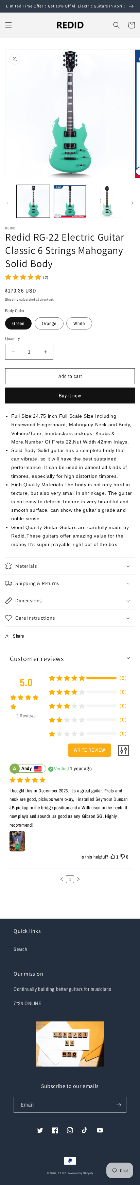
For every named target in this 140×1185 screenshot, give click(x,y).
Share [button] (18, 636)
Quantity (12, 338)
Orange (49, 323)
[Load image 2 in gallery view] (70, 201)
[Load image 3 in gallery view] (106, 201)
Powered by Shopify (80, 1173)
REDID (62, 1173)
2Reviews (26, 716)
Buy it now (70, 395)
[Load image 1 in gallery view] (33, 201)
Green (18, 323)
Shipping (12, 299)
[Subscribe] (118, 1105)
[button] (8, 25)
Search (20, 949)
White (79, 323)
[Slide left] (7, 202)
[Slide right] (132, 202)
